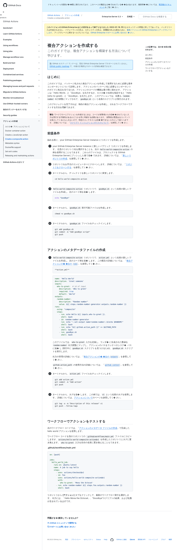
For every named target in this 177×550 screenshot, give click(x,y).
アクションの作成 (73, 15)
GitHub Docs (14, 5)
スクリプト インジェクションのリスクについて (89, 123)
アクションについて (83, 397)
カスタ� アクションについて (17, 126)
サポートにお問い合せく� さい (63, 527)
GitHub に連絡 (121, 539)
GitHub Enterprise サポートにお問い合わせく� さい (112, 32)
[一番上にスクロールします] (171, 544)
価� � (132, 539)
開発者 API (141, 539)
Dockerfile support (13, 147)
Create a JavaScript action (16, 135)
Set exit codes (11, 151)
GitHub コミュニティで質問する (63, 523)
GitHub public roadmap (59, 66)
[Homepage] (112, 540)
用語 (66, 539)
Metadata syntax (12, 143)
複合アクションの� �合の (101, 356)
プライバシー (76, 539)
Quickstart (7, 28)
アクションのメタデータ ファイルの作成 (98, 428)
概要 (170, 539)
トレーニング (153, 539)
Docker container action (15, 131)
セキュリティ (88, 539)
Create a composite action (16, 139)
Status (98, 539)
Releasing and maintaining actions (19, 155)
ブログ (163, 539)
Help (105, 539)
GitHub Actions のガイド (13, 162)
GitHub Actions (10, 21)
